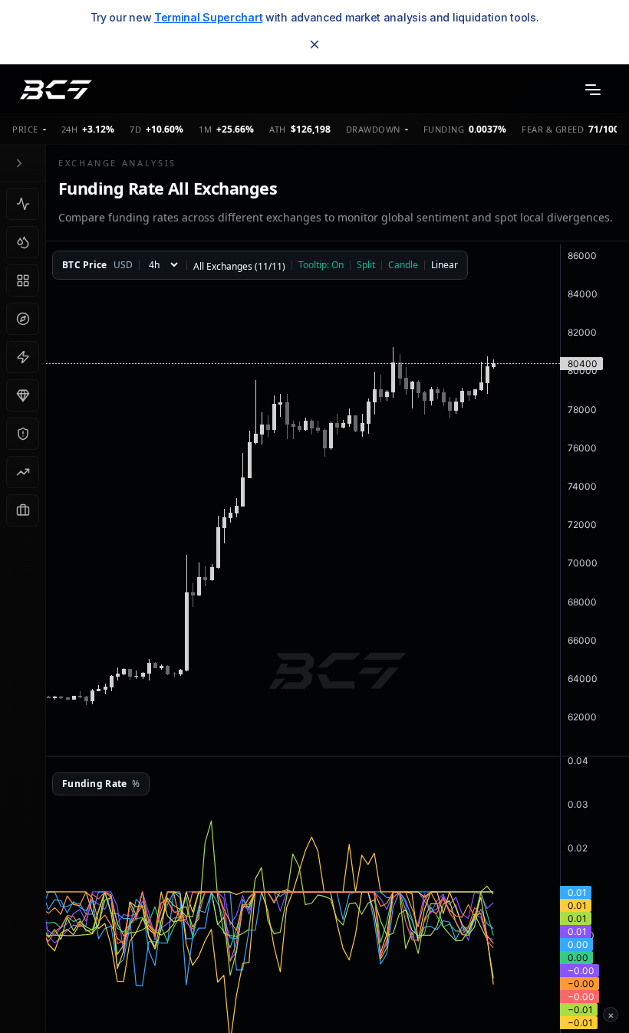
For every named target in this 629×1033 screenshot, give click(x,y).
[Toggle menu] (593, 90)
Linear (444, 265)
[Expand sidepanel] (19, 163)
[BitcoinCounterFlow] (56, 89)
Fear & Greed (553, 129)
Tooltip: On (321, 265)
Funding (444, 129)
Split (366, 265)
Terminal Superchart (208, 17)
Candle (403, 265)
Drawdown (373, 129)
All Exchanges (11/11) (239, 267)
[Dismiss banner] (314, 44)
